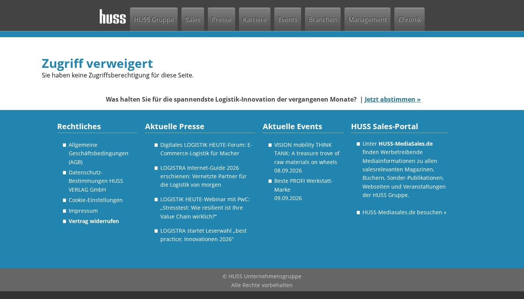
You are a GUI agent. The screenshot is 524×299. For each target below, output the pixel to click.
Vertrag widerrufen (94, 221)
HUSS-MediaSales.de (406, 143)
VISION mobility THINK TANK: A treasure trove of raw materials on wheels (306, 153)
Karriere (255, 19)
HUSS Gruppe (154, 19)
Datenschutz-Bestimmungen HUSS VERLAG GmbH (96, 181)
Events (287, 19)
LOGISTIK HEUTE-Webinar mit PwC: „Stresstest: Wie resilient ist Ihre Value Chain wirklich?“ (205, 208)
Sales (192, 19)
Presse (221, 19)
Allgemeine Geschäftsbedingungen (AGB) (99, 153)
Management (367, 19)
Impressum (83, 210)
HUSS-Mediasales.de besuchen (405, 212)
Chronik (409, 19)
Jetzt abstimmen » (393, 99)
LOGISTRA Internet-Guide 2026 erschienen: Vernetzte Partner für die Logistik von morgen (203, 176)
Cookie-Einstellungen (96, 200)
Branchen (323, 19)
